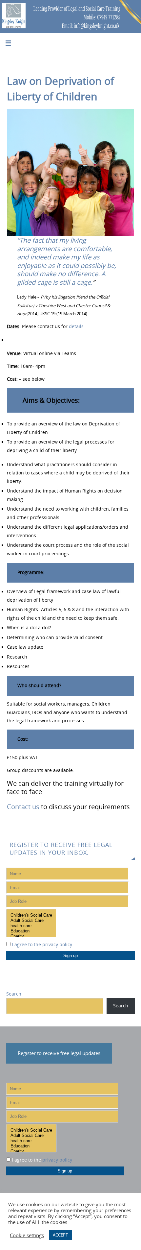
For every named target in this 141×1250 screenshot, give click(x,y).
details (76, 326)
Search (13, 994)
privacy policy (57, 945)
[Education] (31, 931)
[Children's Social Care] (31, 915)
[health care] (31, 925)
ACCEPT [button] (60, 1235)
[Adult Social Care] (31, 920)
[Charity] (31, 936)
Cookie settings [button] (27, 1235)
